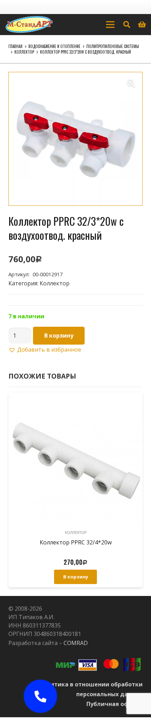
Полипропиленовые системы (112, 46)
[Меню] (110, 24)
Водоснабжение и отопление (54, 46)
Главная (15, 46)
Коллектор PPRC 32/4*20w (76, 542)
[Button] (40, 696)
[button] (131, 83)
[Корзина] (142, 24)
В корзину (58, 335)
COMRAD (76, 643)
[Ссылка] (29, 24)
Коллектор (24, 52)
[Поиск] (126, 24)
